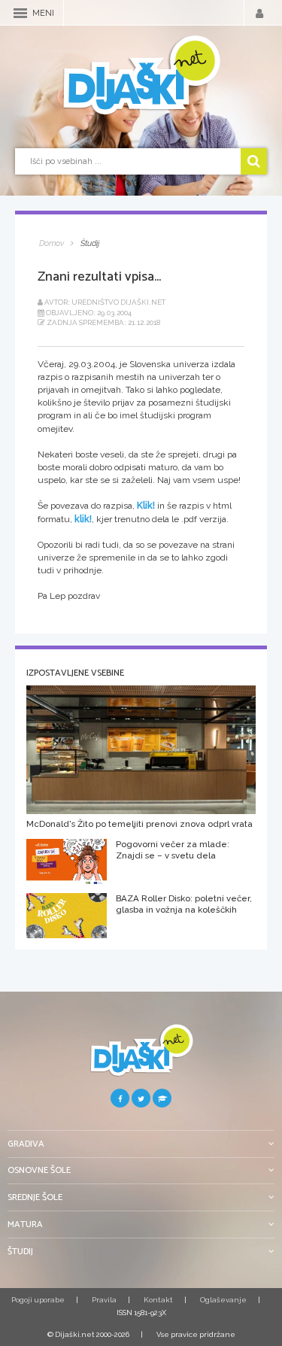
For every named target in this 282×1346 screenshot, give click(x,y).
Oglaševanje (223, 1300)
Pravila (104, 1300)
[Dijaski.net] (141, 76)
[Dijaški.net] (141, 1056)
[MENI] (20, 13)
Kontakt (158, 1300)
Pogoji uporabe (38, 1300)
